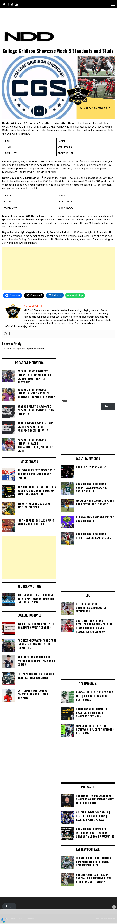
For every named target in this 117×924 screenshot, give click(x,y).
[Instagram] (5, 333)
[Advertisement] (58, 268)
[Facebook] (9, 333)
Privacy (9, 906)
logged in (20, 348)
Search (64, 401)
